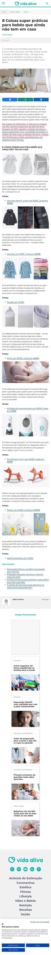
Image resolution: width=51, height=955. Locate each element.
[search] (47, 3)
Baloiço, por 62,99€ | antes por (23, 510)
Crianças (17, 660)
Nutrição (25, 905)
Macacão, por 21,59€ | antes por (23, 254)
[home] (25, 3)
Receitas (25, 909)
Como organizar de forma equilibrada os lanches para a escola (24, 668)
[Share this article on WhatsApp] (25, 99)
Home (4, 12)
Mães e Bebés (15, 12)
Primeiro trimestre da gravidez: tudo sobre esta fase (24, 777)
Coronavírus (25, 883)
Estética (25, 887)
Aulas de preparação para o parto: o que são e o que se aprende (25, 741)
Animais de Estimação (25, 878)
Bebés (26, 12)
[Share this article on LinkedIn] (41, 99)
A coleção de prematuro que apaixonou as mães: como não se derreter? (25, 586)
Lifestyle (25, 896)
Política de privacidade (39, 922)
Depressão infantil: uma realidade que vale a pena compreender (25, 704)
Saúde (25, 914)
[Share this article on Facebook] (9, 99)
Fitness (25, 891)
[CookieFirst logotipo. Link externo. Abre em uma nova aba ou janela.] (3, 924)
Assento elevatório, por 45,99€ (20, 558)
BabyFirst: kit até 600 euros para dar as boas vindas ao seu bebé (25, 813)
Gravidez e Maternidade (23, 733)
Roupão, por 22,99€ (15, 302)
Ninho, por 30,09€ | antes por (23, 358)
